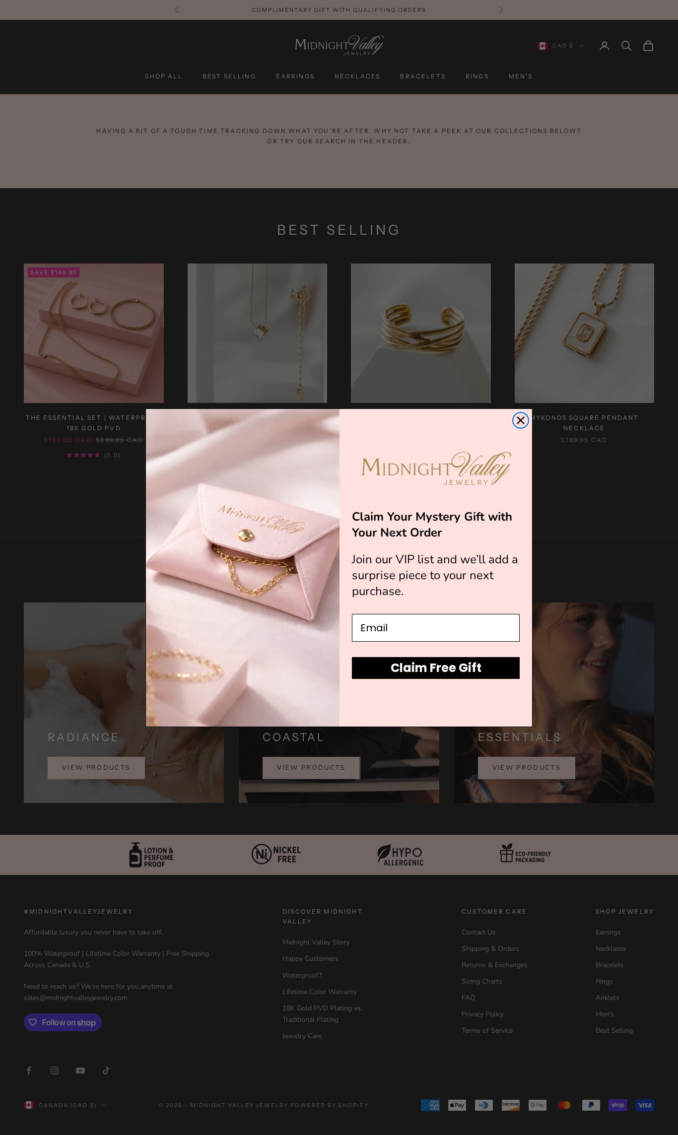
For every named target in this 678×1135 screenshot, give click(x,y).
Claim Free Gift (436, 668)
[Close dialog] (521, 420)
